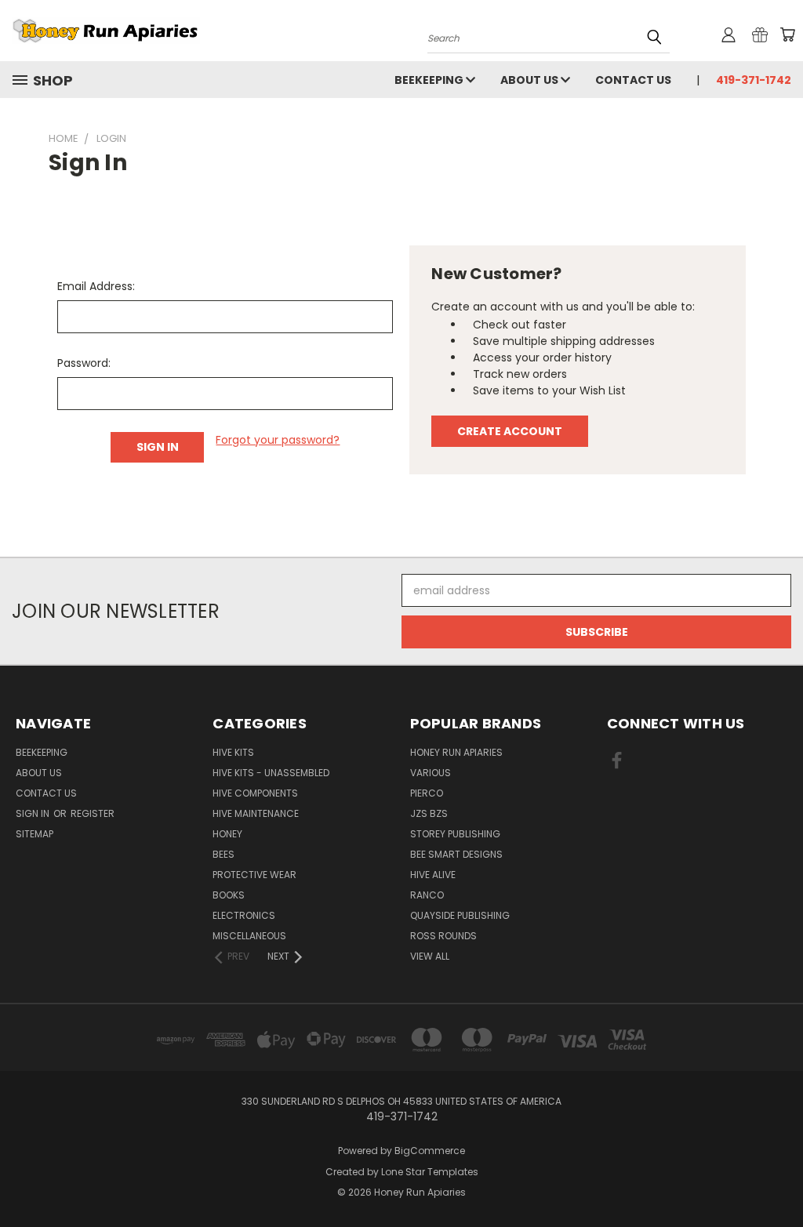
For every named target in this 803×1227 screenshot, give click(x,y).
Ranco (427, 895)
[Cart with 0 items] (787, 34)
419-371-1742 (753, 80)
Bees (223, 854)
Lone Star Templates (429, 1171)
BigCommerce (429, 1150)
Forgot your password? (278, 440)
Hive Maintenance (256, 813)
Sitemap (34, 833)
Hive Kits (233, 752)
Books (229, 895)
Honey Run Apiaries (456, 752)
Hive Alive (433, 874)
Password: (84, 363)
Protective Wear (254, 874)
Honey (227, 833)
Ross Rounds (443, 935)
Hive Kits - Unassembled (271, 772)
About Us (530, 80)
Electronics (244, 915)
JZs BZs (429, 813)
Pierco (426, 793)
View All (429, 956)
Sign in (34, 813)
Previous (779, 1178)
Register (92, 813)
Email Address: (96, 286)
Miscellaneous (249, 935)
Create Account (509, 431)
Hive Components (255, 793)
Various (430, 772)
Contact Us (633, 80)
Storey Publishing (455, 833)
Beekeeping (430, 80)
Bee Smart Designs (456, 854)
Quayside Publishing (460, 915)
